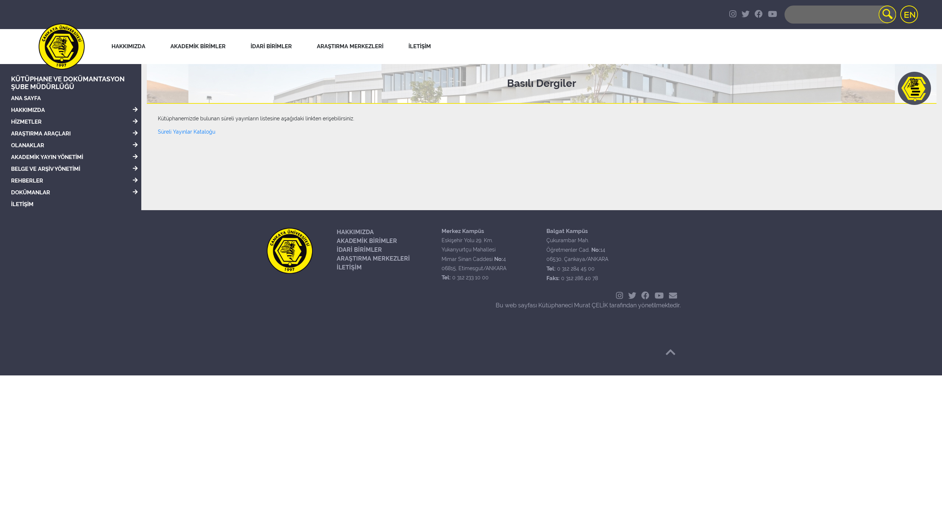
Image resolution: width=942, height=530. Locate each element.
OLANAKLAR (27, 145)
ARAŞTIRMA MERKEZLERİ (373, 258)
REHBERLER (27, 180)
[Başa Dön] (670, 352)
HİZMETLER (26, 122)
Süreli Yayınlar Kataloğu (186, 132)
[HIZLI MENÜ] (914, 88)
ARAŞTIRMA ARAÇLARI (41, 133)
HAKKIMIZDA (28, 110)
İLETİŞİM (22, 204)
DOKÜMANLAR (30, 192)
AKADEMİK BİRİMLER (367, 240)
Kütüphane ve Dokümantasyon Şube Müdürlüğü (68, 83)
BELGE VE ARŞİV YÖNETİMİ (45, 169)
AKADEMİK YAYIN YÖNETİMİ (47, 157)
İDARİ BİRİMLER (271, 46)
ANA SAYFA (26, 98)
